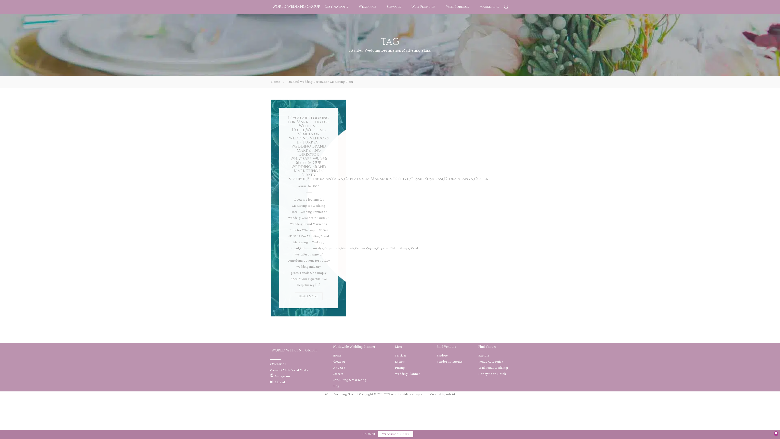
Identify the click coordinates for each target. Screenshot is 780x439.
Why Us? (339, 368)
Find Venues (487, 347)
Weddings (367, 6)
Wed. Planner (423, 6)
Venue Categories (490, 361)
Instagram (282, 376)
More (399, 347)
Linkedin (281, 382)
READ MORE (308, 296)
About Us (339, 361)
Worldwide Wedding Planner (354, 347)
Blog (336, 386)
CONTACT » (278, 364)
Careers (338, 374)
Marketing (489, 6)
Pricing (400, 368)
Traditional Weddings (493, 368)
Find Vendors (446, 347)
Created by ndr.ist (442, 394)
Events (400, 361)
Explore (442, 355)
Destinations (336, 6)
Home (275, 82)
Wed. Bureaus (457, 6)
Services (394, 6)
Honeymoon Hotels (492, 374)
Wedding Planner (407, 374)
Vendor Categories (450, 361)
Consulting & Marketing (349, 380)
